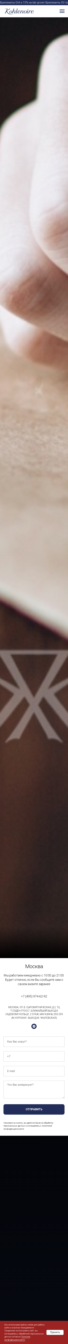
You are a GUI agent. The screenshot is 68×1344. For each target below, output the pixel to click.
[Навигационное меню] (62, 11)
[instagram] (34, 1026)
